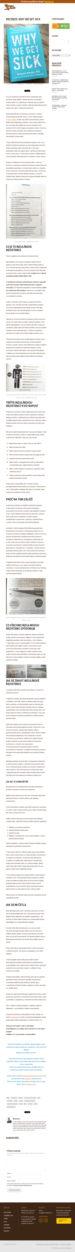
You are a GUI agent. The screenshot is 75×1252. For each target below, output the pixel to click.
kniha (20, 1104)
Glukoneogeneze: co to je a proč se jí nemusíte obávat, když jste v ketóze (60, 72)
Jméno (9, 1173)
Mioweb (69, 1248)
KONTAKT (6, 1231)
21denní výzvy (31, 1084)
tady (40, 1020)
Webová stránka (11, 1181)
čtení (39, 1097)
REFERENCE (7, 1228)
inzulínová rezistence (12, 1104)
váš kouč (28, 1079)
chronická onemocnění (30, 1097)
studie (35, 1104)
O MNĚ (6, 1218)
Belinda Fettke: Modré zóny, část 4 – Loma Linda (60, 89)
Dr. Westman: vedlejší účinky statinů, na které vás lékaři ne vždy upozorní (60, 81)
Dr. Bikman (9, 1101)
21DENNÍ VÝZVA (8, 1215)
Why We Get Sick (11, 1107)
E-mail (9, 1177)
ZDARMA (6, 1225)
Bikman (20, 1097)
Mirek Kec (21, 84)
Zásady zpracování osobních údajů (22, 1185)
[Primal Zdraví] (10, 7)
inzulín (15, 1101)
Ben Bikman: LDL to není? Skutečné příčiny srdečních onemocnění (59, 97)
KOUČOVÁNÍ (7, 1212)
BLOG (5, 1221)
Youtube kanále (15, 1017)
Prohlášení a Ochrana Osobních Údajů (47, 1244)
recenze (30, 1104)
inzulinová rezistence (29, 1101)
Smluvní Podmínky (65, 1244)
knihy (25, 1104)
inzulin (21, 1101)
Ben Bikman (14, 1097)
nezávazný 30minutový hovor (33, 1076)
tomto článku (11, 120)
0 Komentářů (39, 84)
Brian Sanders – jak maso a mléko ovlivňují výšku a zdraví (59, 107)
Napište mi (49, 1)
